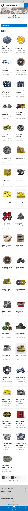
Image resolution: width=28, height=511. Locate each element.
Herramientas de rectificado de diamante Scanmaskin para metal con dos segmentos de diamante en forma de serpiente (7, 180)
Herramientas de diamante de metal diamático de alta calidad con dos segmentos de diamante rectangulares (7, 246)
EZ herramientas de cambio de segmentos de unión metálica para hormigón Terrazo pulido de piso (20, 202)
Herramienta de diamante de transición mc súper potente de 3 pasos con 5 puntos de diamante (20, 268)
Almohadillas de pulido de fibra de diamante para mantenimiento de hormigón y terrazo (7, 466)
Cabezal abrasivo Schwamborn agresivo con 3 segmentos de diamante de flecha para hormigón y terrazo (7, 444)
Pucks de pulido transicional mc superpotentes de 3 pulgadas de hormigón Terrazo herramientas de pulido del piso (7, 158)
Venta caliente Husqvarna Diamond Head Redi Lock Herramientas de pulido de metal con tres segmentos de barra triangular (20, 422)
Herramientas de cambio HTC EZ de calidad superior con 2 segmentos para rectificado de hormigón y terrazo (20, 378)
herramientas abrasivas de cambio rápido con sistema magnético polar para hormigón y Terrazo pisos (7, 290)
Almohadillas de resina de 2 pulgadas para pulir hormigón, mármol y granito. (7, 136)
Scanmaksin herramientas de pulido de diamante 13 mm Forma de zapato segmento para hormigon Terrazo (20, 158)
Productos (17, 18)
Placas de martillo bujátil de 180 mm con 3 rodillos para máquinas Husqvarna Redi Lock (7, 378)
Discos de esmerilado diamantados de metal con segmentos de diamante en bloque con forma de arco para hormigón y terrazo (20, 47)
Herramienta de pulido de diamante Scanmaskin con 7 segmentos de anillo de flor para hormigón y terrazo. (20, 92)
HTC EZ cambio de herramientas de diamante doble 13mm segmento (20, 356)
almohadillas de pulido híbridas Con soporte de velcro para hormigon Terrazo (20, 334)
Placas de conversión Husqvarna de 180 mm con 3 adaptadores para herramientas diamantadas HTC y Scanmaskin (7, 70)
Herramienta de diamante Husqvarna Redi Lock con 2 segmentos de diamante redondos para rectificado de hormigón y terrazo (6, 312)
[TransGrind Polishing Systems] (12, 5)
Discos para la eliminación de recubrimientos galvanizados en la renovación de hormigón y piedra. (6, 224)
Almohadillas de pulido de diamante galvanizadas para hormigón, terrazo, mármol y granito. (20, 290)
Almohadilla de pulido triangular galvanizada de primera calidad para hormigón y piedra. (20, 224)
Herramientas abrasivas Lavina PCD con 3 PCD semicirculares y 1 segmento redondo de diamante (7, 400)
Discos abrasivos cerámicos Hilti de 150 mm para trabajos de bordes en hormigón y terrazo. (20, 70)
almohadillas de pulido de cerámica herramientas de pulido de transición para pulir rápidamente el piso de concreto (7, 334)
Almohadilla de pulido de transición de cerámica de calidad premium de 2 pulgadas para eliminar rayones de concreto (20, 136)
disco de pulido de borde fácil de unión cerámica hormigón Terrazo (7, 268)
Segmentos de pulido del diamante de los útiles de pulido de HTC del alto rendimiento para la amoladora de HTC (20, 400)
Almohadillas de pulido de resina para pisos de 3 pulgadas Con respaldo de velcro (7, 422)
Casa (10, 18)
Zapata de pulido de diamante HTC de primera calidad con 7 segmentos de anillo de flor (7, 92)
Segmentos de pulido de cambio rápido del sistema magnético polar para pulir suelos (7, 356)
